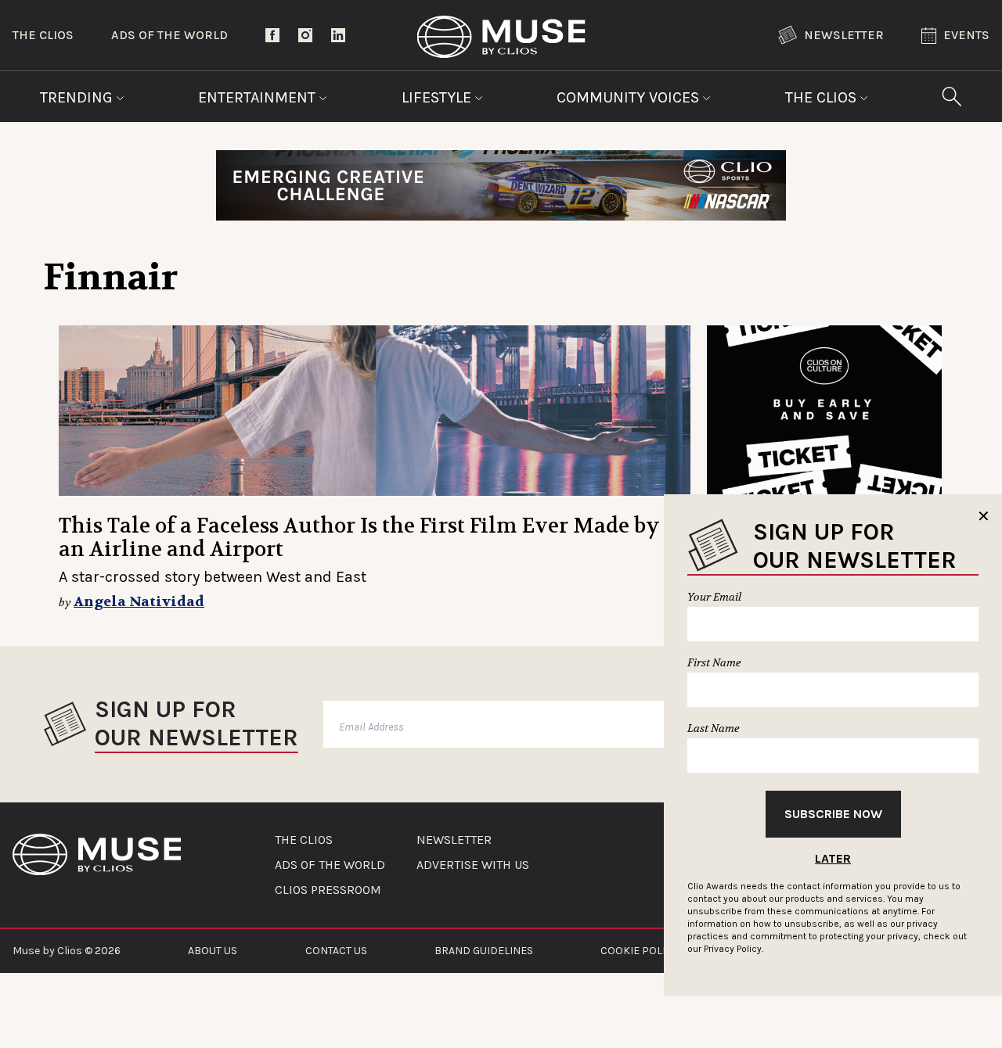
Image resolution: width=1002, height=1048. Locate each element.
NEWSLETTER (454, 840)
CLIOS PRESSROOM (328, 890)
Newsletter (844, 34)
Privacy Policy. (733, 948)
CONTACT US (336, 950)
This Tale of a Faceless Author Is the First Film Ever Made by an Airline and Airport (359, 537)
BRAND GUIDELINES (483, 950)
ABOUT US (212, 950)
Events (966, 34)
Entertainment (258, 97)
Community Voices (630, 97)
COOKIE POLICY (639, 950)
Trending (78, 97)
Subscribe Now (833, 813)
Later (833, 858)
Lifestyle (438, 97)
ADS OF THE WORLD (330, 865)
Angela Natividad (139, 602)
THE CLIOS (304, 840)
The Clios (43, 34)
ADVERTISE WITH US (472, 865)
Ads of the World (169, 34)
